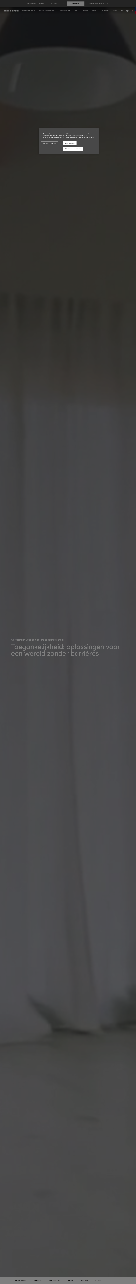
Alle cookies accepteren (73, 149)
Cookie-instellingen (49, 143)
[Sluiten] (96, 131)
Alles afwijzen (70, 143)
